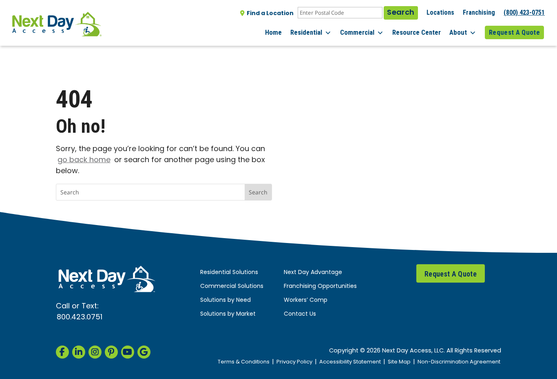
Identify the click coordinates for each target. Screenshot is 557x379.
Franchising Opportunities (320, 286)
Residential (306, 32)
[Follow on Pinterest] (111, 352)
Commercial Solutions (231, 286)
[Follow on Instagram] (95, 352)
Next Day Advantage (313, 272)
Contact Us (300, 314)
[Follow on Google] (143, 352)
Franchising (479, 12)
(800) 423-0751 (524, 12)
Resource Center (416, 32)
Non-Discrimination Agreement (459, 362)
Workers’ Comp (305, 300)
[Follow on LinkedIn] (78, 352)
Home (273, 32)
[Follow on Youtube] (127, 352)
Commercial (357, 32)
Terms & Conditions (244, 362)
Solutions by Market (228, 314)
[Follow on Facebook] (62, 352)
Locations (440, 12)
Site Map (399, 362)
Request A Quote (514, 32)
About (458, 32)
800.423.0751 (79, 317)
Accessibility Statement (350, 362)
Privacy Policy (294, 362)
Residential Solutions (229, 272)
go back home (84, 160)
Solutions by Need (225, 300)
